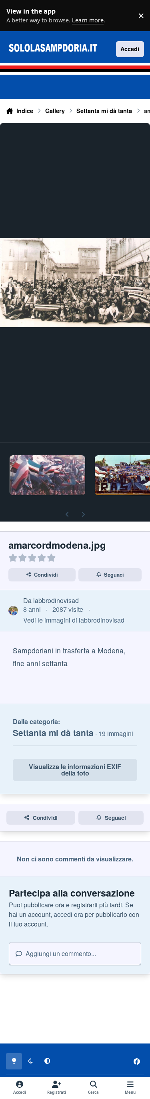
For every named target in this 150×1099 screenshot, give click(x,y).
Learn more (17, 15)
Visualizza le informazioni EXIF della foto (75, 770)
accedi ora (68, 914)
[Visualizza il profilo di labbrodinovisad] (13, 610)
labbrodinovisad (56, 600)
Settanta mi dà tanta (53, 732)
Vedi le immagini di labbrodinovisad (73, 620)
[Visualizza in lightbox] (75, 282)
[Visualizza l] (47, 475)
